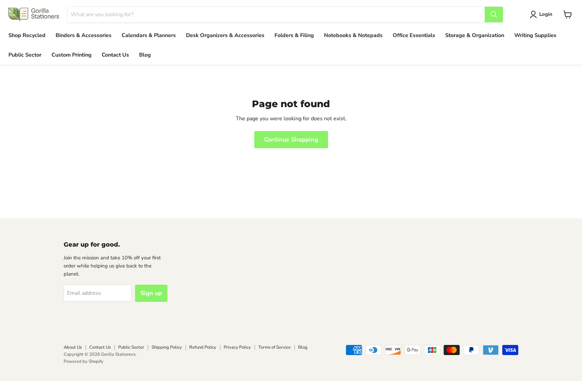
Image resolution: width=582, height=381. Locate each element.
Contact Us (115, 55)
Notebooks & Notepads (353, 35)
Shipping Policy (167, 347)
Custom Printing (72, 55)
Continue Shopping (291, 139)
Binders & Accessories (83, 35)
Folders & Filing (294, 35)
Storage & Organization (474, 35)
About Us (73, 347)
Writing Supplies (535, 35)
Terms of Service (274, 347)
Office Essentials (414, 35)
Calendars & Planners (149, 35)
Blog (145, 55)
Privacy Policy (237, 347)
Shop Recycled (26, 35)
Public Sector (24, 55)
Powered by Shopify (83, 361)
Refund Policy (202, 347)
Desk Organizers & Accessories (225, 35)
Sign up (151, 293)
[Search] (494, 14)
